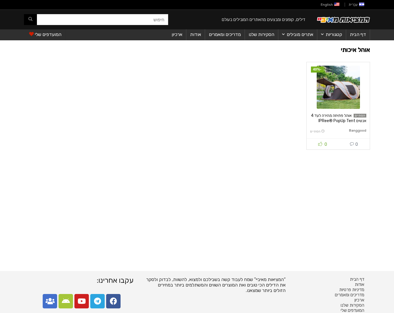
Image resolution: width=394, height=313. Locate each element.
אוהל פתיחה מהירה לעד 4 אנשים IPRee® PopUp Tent (338, 118)
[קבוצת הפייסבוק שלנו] (50, 301)
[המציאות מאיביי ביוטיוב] (81, 301)
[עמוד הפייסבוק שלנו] (113, 301)
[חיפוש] (30, 19)
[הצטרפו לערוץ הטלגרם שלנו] (97, 301)
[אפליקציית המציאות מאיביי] (66, 301)
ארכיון (177, 34)
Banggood (357, 130)
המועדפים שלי (47, 34)
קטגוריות (334, 34)
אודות (195, 34)
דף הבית (358, 34)
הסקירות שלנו (261, 34)
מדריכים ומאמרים (225, 34)
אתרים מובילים (300, 34)
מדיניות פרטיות (351, 289)
